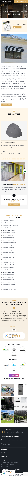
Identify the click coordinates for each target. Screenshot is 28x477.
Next (15, 330)
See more (13, 380)
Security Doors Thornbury (9, 284)
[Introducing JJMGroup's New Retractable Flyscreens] (7, 403)
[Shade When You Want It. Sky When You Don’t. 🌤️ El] (7, 416)
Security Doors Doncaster (9, 267)
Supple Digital (18, 475)
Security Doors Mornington (9, 240)
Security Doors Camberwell (9, 259)
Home (2, 11)
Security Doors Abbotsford (9, 242)
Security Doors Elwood (8, 269)
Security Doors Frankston (9, 230)
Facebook (7, 469)
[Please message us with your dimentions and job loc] (7, 390)
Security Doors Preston (8, 279)
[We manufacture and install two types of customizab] (20, 416)
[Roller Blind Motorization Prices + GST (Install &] (20, 403)
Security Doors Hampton (8, 272)
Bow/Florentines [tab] (10, 117)
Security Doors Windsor (8, 287)
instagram (15, 375)
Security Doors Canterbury (9, 262)
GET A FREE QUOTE (21, 1)
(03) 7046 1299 (6, 444)
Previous (13, 330)
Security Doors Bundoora (9, 222)
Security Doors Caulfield (8, 264)
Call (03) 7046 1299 (7, 1)
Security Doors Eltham (8, 227)
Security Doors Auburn (8, 247)
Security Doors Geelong (8, 235)
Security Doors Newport (8, 277)
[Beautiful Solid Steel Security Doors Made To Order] (20, 390)
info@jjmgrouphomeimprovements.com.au (13, 440)
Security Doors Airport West (9, 245)
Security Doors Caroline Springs (10, 225)
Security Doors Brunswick (9, 255)
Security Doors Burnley (8, 257)
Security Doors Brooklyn (8, 252)
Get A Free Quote (6, 104)
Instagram (18, 469)
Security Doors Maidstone (9, 274)
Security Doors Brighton (8, 250)
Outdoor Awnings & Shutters (12, 11)
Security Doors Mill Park (8, 237)
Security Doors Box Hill (8, 220)
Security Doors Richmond (9, 282)
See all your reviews (13, 337)
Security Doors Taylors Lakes (9, 289)
